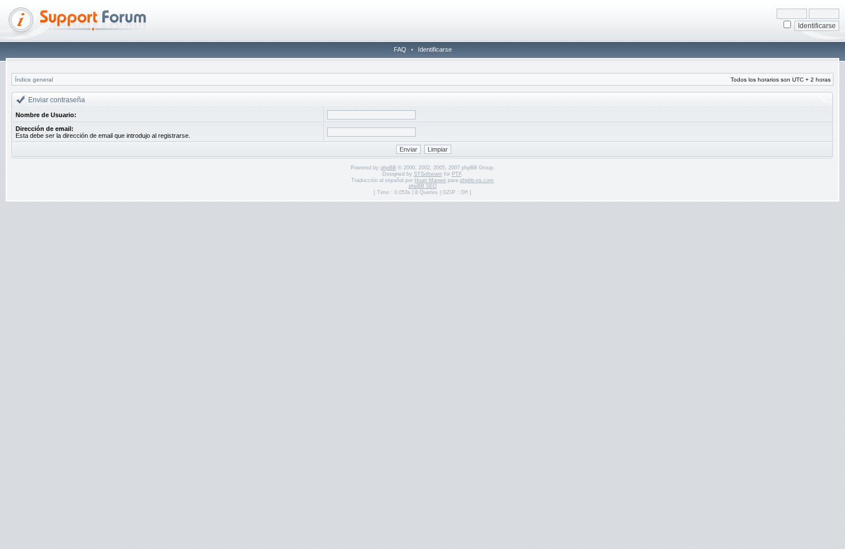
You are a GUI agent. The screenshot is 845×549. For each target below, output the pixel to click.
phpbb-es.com (477, 180)
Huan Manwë (430, 180)
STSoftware (428, 174)
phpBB (388, 168)
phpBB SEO (423, 186)
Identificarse (435, 49)
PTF (457, 174)
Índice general (34, 79)
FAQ (400, 49)
